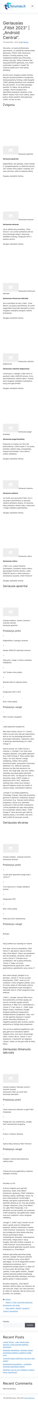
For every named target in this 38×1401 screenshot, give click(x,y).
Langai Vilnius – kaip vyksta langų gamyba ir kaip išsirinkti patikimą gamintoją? (16, 1344)
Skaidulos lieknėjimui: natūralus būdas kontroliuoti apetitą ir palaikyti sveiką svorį (18, 1352)
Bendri (8, 1299)
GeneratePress (29, 1398)
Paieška (6, 1322)
